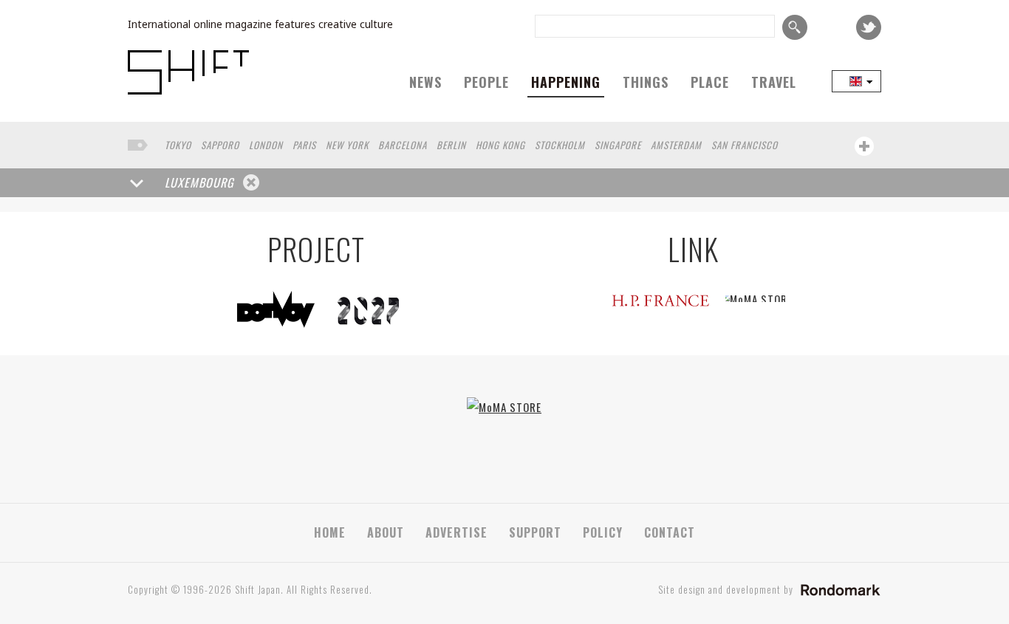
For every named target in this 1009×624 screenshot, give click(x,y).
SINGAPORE (618, 144)
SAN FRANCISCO (744, 144)
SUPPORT (535, 532)
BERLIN (451, 144)
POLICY (603, 532)
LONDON (266, 144)
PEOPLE (486, 82)
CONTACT (669, 532)
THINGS (645, 82)
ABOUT (385, 532)
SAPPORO (220, 144)
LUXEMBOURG (199, 182)
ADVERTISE (456, 532)
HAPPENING (566, 82)
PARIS (304, 144)
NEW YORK (347, 144)
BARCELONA (402, 144)
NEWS (425, 82)
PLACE (710, 82)
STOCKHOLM (560, 144)
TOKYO (178, 144)
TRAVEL (773, 82)
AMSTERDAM (676, 144)
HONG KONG (500, 144)
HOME (330, 532)
